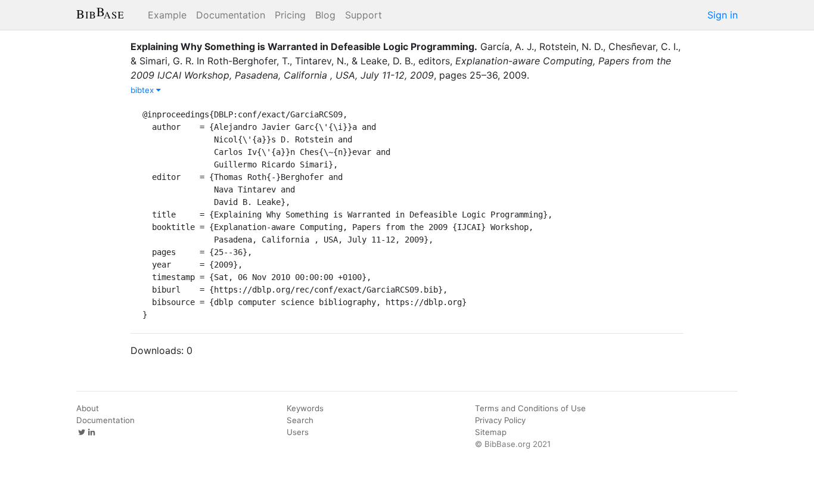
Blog (325, 15)
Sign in (722, 15)
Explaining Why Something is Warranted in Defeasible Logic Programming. (304, 46)
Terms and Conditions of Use (530, 408)
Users (298, 432)
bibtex (143, 90)
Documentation (230, 15)
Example (167, 15)
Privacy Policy (500, 420)
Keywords (305, 408)
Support (363, 15)
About (87, 408)
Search (300, 420)
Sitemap (491, 432)
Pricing (290, 15)
